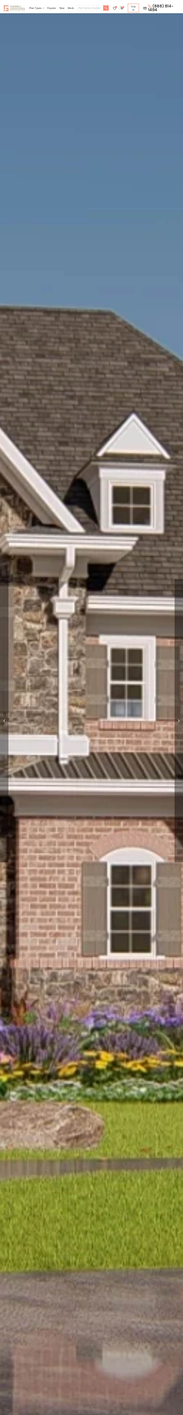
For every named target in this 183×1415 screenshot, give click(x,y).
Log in (133, 8)
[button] (37, 8)
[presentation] (4, 720)
